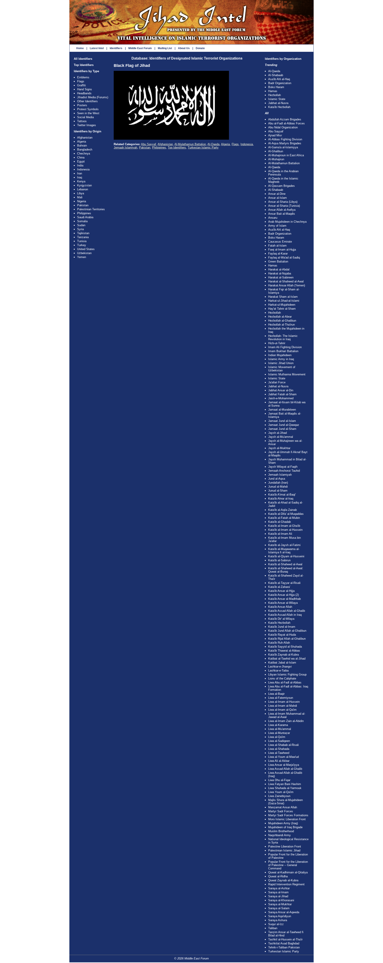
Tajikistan (83, 233)
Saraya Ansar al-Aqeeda (283, 912)
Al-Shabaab (275, 75)
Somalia (82, 221)
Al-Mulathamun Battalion (190, 144)
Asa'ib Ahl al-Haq (279, 79)
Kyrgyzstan (84, 185)
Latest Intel (97, 48)
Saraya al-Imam (278, 892)
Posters (82, 105)
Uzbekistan (84, 253)
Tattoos (82, 121)
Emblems (83, 77)
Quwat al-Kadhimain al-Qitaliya (288, 872)
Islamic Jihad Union (280, 363)
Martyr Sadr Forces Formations (288, 815)
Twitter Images (86, 125)
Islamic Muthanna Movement (286, 374)
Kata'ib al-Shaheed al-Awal (285, 564)
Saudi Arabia (85, 217)
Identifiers (116, 48)
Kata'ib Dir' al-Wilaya (281, 618)
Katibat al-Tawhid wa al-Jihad (286, 658)
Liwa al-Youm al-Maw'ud (283, 756)
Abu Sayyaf (148, 144)
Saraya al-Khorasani (281, 900)
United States (86, 249)
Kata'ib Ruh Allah (279, 642)
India (80, 165)
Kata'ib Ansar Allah (280, 606)
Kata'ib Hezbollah (279, 107)
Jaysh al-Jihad (277, 432)
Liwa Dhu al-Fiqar (279, 780)
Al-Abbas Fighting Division (285, 139)
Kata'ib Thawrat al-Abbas (284, 650)
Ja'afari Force (276, 382)
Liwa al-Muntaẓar (279, 733)
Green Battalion (278, 261)
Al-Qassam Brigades (281, 185)
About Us (184, 48)
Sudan (81, 225)
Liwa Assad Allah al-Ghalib (285, 768)
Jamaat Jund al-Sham (282, 428)
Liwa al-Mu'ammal (279, 729)
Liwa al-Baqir (276, 693)
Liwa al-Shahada (278, 749)
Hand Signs (84, 89)
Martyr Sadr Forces (280, 811)
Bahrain (82, 145)
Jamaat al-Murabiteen (282, 409)
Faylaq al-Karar (278, 253)
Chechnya (83, 153)
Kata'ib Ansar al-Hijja (281, 590)
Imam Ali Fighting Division (285, 347)
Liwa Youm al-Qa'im (280, 792)
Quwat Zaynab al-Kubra (283, 880)
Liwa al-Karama (278, 725)
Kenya (81, 181)
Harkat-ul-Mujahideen (281, 304)
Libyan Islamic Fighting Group (287, 674)
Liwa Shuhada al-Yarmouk (284, 788)
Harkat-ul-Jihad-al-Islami (283, 300)
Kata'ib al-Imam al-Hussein (285, 529)
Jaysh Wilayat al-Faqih (282, 466)
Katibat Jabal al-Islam (282, 662)
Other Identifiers (87, 101)
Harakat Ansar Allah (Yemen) (286, 285)
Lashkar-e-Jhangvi (280, 666)
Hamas (272, 91)
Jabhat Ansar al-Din (280, 390)
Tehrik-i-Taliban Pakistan (284, 947)
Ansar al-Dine (276, 193)
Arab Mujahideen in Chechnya (287, 221)
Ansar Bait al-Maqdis (281, 213)
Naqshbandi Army (279, 835)
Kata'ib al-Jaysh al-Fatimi (284, 545)
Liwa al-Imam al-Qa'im (282, 709)
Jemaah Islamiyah (125, 147)
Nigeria (81, 201)
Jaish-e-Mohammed (280, 398)
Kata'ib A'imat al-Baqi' (282, 494)
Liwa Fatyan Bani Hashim (284, 784)
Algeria (81, 141)
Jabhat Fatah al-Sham (282, 394)
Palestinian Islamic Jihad (284, 850)
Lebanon (82, 189)
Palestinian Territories (91, 209)
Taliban (272, 928)
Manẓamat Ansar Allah (282, 807)
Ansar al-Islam (277, 197)
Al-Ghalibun (275, 151)
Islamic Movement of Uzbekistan (281, 368)
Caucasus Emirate (280, 241)
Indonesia (83, 169)
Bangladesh (84, 149)
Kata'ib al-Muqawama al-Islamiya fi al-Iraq (283, 550)
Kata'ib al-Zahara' (279, 587)
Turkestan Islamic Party (203, 147)
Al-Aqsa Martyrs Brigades (284, 143)
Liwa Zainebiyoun (279, 796)
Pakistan (82, 205)
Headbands (84, 93)
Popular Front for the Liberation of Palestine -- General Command (288, 865)
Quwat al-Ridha (278, 876)
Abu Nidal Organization (283, 127)
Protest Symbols (88, 109)
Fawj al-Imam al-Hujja (282, 249)
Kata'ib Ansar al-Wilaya (283, 602)
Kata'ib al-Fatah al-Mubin (284, 517)
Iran (79, 173)
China (80, 157)
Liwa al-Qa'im (276, 737)
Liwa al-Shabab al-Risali (283, 745)
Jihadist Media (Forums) (92, 97)
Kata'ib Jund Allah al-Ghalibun (287, 630)
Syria (80, 229)
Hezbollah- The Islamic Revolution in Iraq (283, 337)
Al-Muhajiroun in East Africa (286, 155)
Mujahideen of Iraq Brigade (285, 827)
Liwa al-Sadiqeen (279, 741)
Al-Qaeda (213, 144)
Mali (79, 197)
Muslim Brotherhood (281, 831)
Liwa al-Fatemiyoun (280, 697)
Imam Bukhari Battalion (283, 351)
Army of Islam (277, 225)
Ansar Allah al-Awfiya (281, 209)
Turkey (81, 245)
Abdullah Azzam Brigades (284, 119)
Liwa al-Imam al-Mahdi (282, 705)
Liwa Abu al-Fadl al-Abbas (284, 682)
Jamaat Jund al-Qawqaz (283, 424)
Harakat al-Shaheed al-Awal (286, 281)
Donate (200, 48)
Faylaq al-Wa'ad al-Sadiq (284, 257)
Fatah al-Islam (277, 245)
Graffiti (81, 85)
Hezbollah (274, 95)
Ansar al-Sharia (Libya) (282, 201)
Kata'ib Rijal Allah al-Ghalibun (287, 638)
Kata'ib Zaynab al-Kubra (283, 654)
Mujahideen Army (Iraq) (283, 823)
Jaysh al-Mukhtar (279, 448)
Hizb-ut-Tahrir (276, 343)
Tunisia (81, 241)
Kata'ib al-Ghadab (279, 521)
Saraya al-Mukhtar (280, 904)
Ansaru (272, 217)
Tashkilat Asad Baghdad (283, 943)
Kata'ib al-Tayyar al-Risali (284, 583)
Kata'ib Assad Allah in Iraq (285, 614)
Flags (80, 81)
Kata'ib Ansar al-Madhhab (284, 598)
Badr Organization (279, 83)
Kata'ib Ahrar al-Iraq (280, 498)
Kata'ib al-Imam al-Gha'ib (284, 525)
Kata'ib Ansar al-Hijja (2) (283, 594)
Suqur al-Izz (276, 924)
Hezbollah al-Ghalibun (282, 320)
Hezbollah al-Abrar (280, 316)
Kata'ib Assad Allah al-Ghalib (286, 610)
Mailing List (165, 48)
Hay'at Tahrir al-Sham (282, 308)
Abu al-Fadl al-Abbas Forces (286, 123)
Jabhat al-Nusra (278, 103)
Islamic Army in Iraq (281, 359)
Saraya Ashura (277, 920)
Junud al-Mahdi (278, 486)
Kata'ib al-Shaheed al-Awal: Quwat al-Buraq (285, 570)
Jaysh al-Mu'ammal (280, 436)
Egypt (81, 161)
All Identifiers (83, 58)
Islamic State (276, 99)
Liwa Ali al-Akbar (278, 760)
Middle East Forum (140, 48)
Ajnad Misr (275, 135)
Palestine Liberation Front (284, 846)
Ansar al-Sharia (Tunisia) (284, 205)
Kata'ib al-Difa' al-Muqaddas (286, 513)
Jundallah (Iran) (278, 482)
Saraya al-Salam (278, 908)
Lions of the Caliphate (282, 678)
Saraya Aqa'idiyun (279, 916)
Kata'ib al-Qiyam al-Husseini (286, 556)
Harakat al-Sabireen (280, 277)
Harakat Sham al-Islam (283, 296)
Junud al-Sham (277, 490)
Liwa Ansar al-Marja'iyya (283, 764)
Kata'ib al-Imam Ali (280, 533)
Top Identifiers (84, 65)
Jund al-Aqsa (276, 478)
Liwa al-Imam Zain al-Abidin (286, 721)
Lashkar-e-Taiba (278, 670)
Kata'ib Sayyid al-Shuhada (285, 646)
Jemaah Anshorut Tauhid (284, 470)
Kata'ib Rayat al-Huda (282, 634)
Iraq (79, 177)
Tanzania (83, 237)
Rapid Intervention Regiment (286, 884)
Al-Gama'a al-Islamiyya (283, 147)
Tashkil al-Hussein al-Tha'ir (285, 939)
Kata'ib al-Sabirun (279, 560)
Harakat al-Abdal (278, 269)
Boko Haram (276, 87)
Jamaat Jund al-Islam (282, 421)
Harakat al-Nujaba (279, 273)
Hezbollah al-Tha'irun (281, 324)
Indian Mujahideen (279, 355)
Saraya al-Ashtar (279, 888)
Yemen (81, 257)
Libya (80, 193)
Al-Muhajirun (276, 159)
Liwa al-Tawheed (278, 753)
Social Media (85, 117)
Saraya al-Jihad (278, 896)
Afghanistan (84, 137)
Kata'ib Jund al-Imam (281, 626)
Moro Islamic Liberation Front (287, 819)
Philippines (84, 213)
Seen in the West (88, 113)
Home (80, 48)
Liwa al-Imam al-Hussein (284, 701)
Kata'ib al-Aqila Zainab (282, 509)
